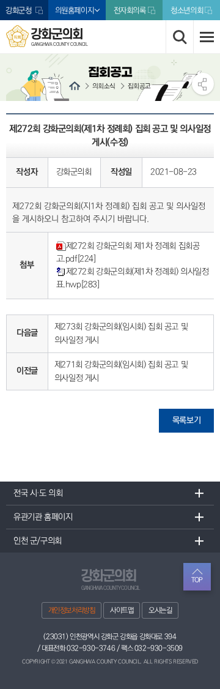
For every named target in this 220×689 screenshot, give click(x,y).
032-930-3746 (91, 648)
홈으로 (74, 85)
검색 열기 (179, 36)
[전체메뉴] (206, 36)
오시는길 (160, 610)
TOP (197, 580)
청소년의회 (186, 10)
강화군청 (20, 10)
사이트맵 (121, 610)
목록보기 (186, 420)
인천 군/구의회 (37, 541)
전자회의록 (130, 10)
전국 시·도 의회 (37, 493)
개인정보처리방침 (71, 610)
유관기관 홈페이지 (42, 517)
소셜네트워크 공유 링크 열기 (203, 84)
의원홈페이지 (74, 10)
